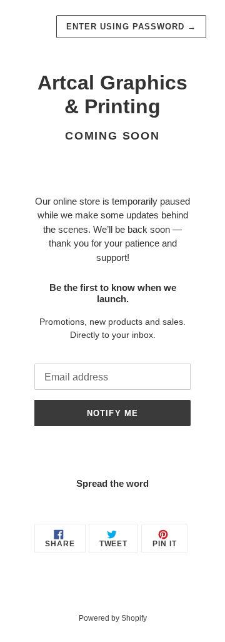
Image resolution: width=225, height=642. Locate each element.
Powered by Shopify (113, 618)
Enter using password (131, 26)
